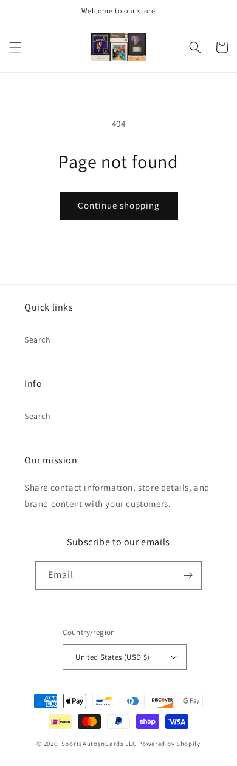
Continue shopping (119, 205)
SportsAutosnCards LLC (99, 743)
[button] (15, 47)
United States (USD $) (112, 657)
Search (37, 339)
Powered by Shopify (169, 743)
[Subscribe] (187, 575)
